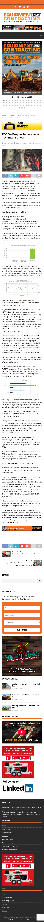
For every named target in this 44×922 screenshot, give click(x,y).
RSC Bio (38, 319)
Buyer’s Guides (7, 897)
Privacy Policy (31, 920)
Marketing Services (8, 901)
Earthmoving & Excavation (10, 846)
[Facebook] (16, 7)
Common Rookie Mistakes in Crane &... (25, 696)
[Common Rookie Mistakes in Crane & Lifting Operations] (6, 697)
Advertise (5, 904)
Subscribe (5, 907)
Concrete (5, 836)
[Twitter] (20, 7)
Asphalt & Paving (7, 839)
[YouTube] (24, 7)
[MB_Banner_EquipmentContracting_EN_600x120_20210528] (22, 128)
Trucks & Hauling (7, 843)
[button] (4, 100)
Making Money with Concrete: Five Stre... (25, 707)
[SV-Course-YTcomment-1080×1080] (22, 674)
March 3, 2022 (8, 143)
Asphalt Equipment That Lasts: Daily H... (26, 685)
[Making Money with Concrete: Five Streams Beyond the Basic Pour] (6, 708)
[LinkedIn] (28, 7)
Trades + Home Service (9, 850)
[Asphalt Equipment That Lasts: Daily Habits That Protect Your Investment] (6, 686)
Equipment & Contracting (23, 143)
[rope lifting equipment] (18, 776)
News (4, 826)
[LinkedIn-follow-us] (18, 792)
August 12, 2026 (18, 688)
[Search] (39, 581)
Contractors (6, 829)
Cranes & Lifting (7, 833)
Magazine (5, 894)
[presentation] (4, 75)
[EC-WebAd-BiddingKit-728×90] (22, 529)
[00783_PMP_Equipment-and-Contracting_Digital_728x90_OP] (22, 29)
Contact (4, 911)
